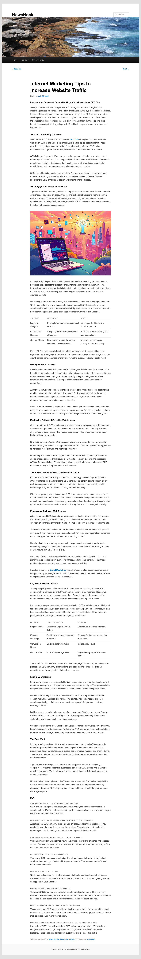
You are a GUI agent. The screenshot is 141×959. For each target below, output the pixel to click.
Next (126, 69)
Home (15, 59)
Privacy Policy (38, 59)
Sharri (72, 939)
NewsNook (22, 14)
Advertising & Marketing (58, 939)
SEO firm (74, 139)
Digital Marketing (58, 569)
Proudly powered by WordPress (77, 949)
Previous (16, 69)
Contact (25, 59)
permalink (91, 939)
